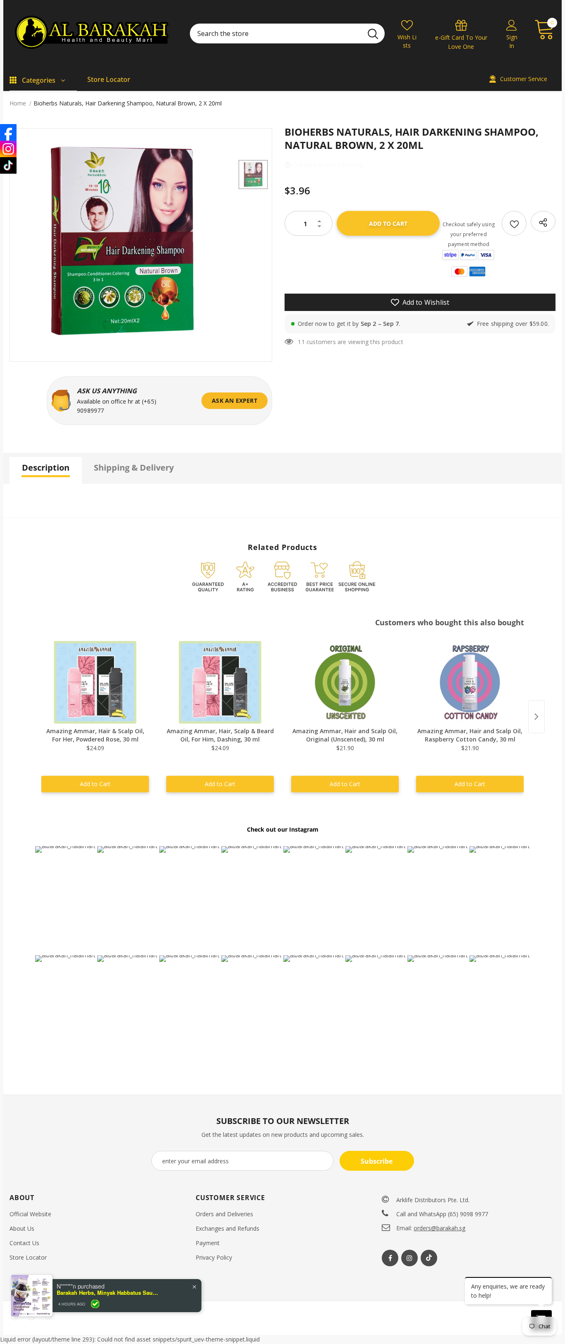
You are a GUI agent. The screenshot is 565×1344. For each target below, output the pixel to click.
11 (301, 342)
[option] (122, 241)
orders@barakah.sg (439, 1228)
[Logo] (93, 33)
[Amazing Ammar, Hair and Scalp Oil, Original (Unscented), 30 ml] (345, 682)
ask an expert (234, 400)
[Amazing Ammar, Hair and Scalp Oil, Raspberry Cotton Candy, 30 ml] (470, 682)
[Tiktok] (429, 1258)
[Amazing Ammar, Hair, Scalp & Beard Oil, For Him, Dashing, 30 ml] (220, 682)
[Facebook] (390, 1258)
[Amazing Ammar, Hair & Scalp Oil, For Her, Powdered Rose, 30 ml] (95, 682)
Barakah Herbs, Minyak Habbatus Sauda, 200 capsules (108, 1327)
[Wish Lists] (514, 223)
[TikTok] (8, 165)
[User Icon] (511, 25)
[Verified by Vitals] (95, 1338)
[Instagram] (409, 1258)
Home (18, 103)
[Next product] (536, 716)
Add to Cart (95, 784)
